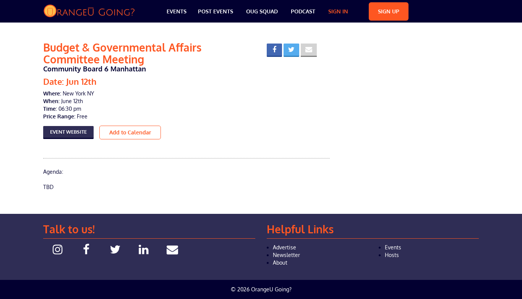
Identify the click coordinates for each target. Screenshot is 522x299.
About (280, 262)
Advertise (284, 247)
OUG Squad (262, 11)
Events (176, 11)
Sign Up (388, 11)
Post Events (215, 11)
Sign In (338, 11)
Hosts (392, 255)
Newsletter (286, 255)
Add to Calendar (130, 132)
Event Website (68, 132)
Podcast (303, 11)
